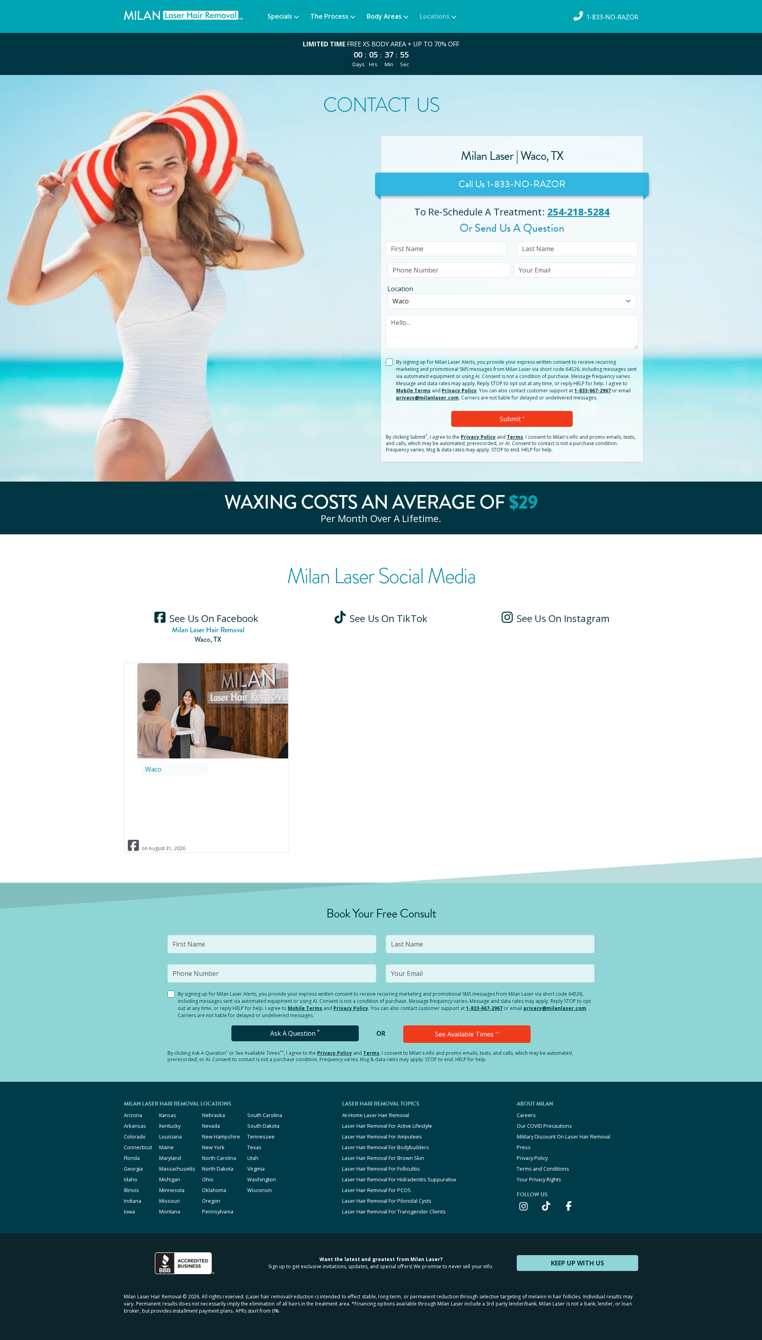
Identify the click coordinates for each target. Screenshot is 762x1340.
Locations (435, 16)
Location (400, 288)
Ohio (208, 1179)
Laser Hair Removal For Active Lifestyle (387, 1125)
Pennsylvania (217, 1211)
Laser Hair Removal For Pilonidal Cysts (386, 1200)
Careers (526, 1115)
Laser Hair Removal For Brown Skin (383, 1157)
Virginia (256, 1168)
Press (524, 1147)
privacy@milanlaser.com (427, 397)
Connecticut (138, 1147)
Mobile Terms (413, 390)
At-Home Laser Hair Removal (375, 1115)
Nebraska (213, 1115)
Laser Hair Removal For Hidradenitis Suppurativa (399, 1179)
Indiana (132, 1200)
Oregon (211, 1200)
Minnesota (172, 1190)
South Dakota (263, 1125)
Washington (261, 1179)
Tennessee (261, 1136)
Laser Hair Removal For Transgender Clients (394, 1211)
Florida (132, 1157)
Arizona (133, 1115)
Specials (279, 16)
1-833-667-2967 (592, 390)
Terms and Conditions (543, 1168)
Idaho (130, 1179)
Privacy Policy (459, 390)
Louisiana (170, 1136)
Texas (254, 1147)
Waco (153, 769)
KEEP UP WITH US (577, 1263)
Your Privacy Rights (539, 1179)
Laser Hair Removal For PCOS (376, 1190)
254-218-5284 (578, 211)
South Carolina (264, 1115)
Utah (252, 1157)
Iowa (129, 1211)
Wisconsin (259, 1190)
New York (213, 1147)
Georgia (133, 1168)
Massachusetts (177, 1168)
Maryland (170, 1157)
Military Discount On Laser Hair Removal (563, 1136)
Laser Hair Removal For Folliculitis (381, 1168)
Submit (512, 419)
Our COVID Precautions (544, 1125)
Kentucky (170, 1125)
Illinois (131, 1190)
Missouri (169, 1200)
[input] (446, 248)
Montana (169, 1211)
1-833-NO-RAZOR (526, 184)
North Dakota (217, 1168)
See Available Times (467, 1034)
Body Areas (384, 16)
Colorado (135, 1136)
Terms (515, 437)
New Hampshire (221, 1136)
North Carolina (219, 1157)
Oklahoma (214, 1190)
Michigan (169, 1179)
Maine (166, 1147)
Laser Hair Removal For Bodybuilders (385, 1147)
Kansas (167, 1115)
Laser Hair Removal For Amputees (382, 1136)
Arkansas (135, 1125)
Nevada (211, 1125)
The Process (329, 16)
